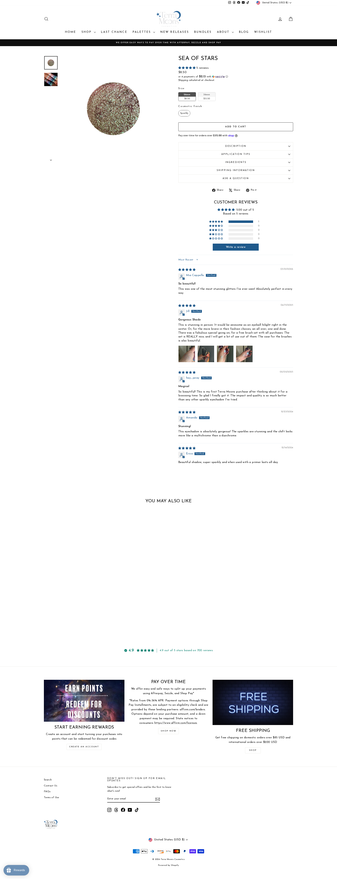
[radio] (187, 96)
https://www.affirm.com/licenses (175, 723)
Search (48, 780)
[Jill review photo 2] (205, 353)
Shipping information (236, 170)
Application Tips (235, 154)
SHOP (87, 32)
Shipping (183, 80)
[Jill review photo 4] (244, 353)
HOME (70, 32)
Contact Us (50, 785)
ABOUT (224, 32)
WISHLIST (263, 32)
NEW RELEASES (174, 32)
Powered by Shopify (168, 865)
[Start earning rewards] (84, 701)
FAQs (47, 791)
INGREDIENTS (235, 162)
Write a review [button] (236, 247)
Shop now (168, 731)
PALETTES (142, 32)
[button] (187, 68)
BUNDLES (203, 32)
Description (235, 146)
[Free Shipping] (253, 702)
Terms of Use (51, 797)
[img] (187, 270)
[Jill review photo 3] (225, 353)
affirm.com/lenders (192, 709)
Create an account (84, 747)
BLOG (244, 32)
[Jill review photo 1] (186, 353)
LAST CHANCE (114, 32)
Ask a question (236, 178)
